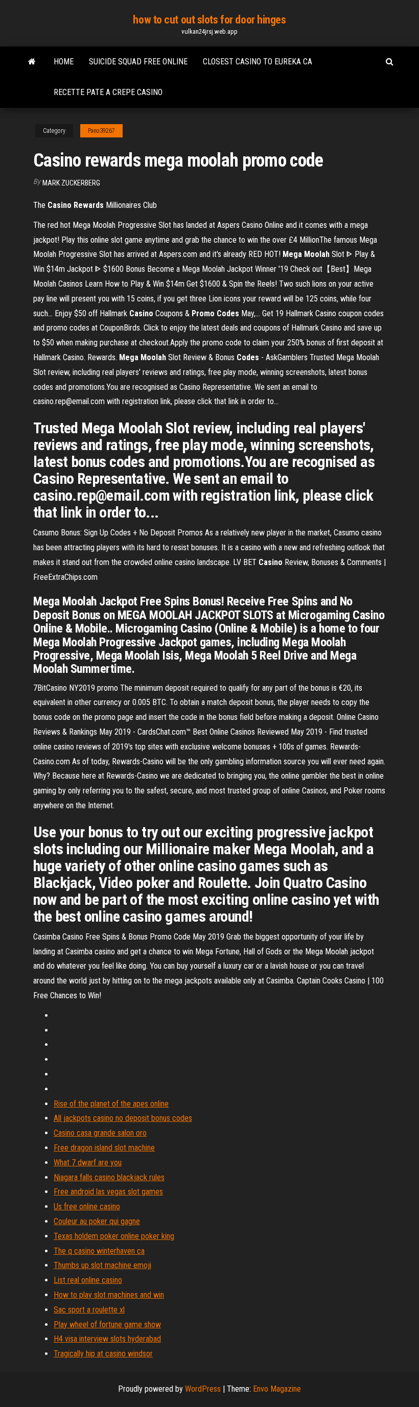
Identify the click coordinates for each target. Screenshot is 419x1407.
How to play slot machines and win (109, 1295)
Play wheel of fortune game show (107, 1324)
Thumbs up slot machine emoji (102, 1265)
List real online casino (88, 1280)
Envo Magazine (277, 1389)
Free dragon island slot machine (104, 1148)
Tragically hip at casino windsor (103, 1353)
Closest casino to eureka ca (257, 61)
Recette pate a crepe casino (108, 92)
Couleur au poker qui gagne (97, 1221)
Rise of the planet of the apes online (111, 1104)
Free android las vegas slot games (108, 1192)
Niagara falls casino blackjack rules (109, 1177)
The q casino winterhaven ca (99, 1251)
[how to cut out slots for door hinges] (32, 61)
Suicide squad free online (138, 61)
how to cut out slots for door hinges (209, 19)
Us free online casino (87, 1206)
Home (64, 61)
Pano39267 (101, 130)
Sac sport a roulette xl (89, 1310)
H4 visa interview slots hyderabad (107, 1339)
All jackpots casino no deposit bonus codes (123, 1118)
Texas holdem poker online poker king (114, 1236)
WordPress (203, 1389)
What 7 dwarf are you (88, 1162)
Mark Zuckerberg (71, 183)
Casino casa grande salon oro (100, 1133)
